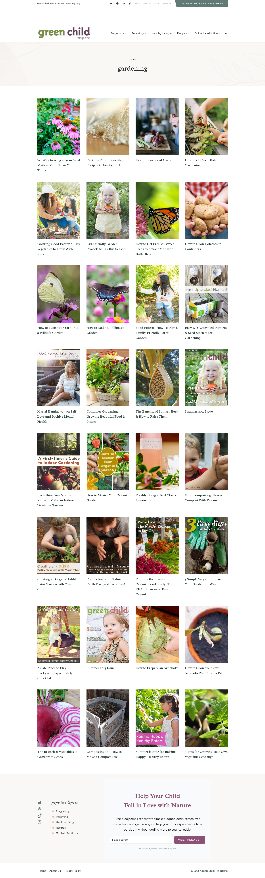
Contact (157, 3)
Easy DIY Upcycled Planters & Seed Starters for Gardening (206, 333)
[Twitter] (111, 3)
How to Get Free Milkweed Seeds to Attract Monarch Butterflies (155, 249)
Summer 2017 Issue (199, 411)
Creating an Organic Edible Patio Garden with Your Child (57, 584)
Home (137, 3)
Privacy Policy (72, 870)
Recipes (61, 827)
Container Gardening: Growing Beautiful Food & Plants (105, 416)
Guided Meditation (67, 833)
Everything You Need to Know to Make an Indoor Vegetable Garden (55, 500)
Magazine (167, 3)
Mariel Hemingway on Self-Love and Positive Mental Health (57, 416)
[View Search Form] (226, 33)
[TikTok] (130, 3)
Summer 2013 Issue (100, 668)
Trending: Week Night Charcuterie (202, 3)
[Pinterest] (124, 3)
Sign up (80, 3)
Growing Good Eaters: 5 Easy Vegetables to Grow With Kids (58, 249)
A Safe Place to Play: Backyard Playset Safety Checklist (55, 673)
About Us (147, 3)
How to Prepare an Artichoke (157, 668)
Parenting (62, 816)
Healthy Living (65, 822)
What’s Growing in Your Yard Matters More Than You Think (58, 165)
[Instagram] (117, 3)
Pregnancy (62, 811)
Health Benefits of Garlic (154, 160)
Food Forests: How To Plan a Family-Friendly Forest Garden (157, 333)
